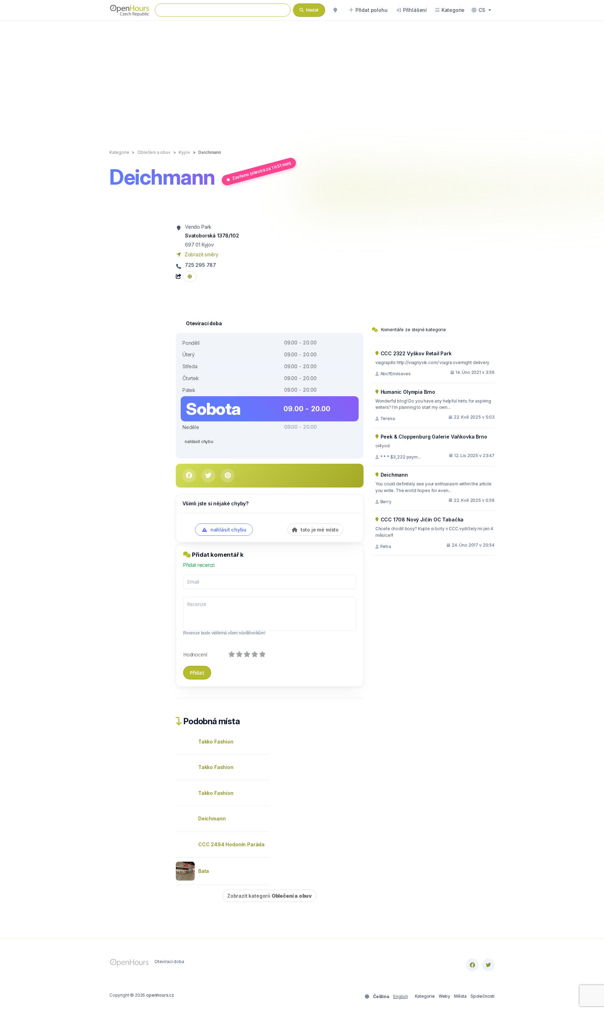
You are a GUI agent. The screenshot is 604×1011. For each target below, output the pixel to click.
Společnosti (482, 996)
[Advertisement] (302, 78)
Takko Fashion (215, 742)
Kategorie (425, 996)
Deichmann (211, 818)
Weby (444, 996)
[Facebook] (472, 965)
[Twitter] (488, 965)
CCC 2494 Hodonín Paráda (231, 844)
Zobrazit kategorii (269, 896)
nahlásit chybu (199, 441)
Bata (203, 871)
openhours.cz (160, 995)
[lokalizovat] (335, 10)
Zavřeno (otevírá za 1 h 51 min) (261, 170)
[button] (481, 10)
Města (460, 996)
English (400, 996)
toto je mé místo (319, 530)
